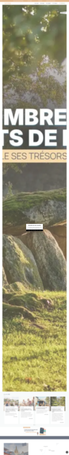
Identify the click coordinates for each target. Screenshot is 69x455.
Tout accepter (40, 230)
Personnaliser (34, 230)
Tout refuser (29, 230)
